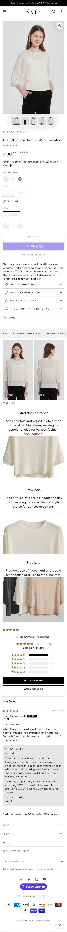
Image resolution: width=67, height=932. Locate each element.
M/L (20, 193)
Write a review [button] (33, 680)
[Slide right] (61, 3)
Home (5, 132)
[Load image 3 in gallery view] (33, 121)
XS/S (8, 193)
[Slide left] (5, 3)
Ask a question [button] (33, 689)
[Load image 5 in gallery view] (50, 121)
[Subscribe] (62, 861)
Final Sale (11, 214)
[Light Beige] (13, 179)
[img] (11, 711)
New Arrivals (17, 132)
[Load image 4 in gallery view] (42, 121)
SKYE (27, 920)
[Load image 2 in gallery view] (25, 121)
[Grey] (20, 179)
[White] (6, 179)
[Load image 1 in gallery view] (16, 121)
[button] (53, 12)
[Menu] (4, 12)
